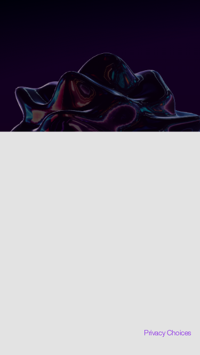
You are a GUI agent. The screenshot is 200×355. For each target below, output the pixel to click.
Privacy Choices (167, 332)
